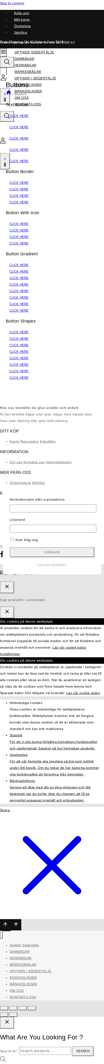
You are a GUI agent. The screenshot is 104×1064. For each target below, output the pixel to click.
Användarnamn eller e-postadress (37, 499)
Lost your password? (52, 564)
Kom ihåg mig (26, 540)
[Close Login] (7, 612)
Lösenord (17, 520)
